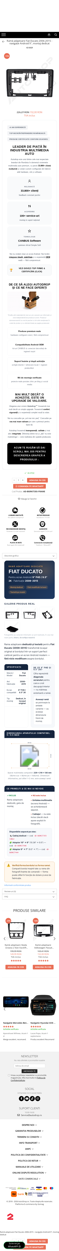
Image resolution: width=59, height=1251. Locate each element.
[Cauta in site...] (56, 35)
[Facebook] (21, 1098)
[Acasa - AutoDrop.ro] (29, 26)
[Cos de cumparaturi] (49, 35)
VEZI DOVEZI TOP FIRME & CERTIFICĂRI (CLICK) (27, 270)
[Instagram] (37, 1098)
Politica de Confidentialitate (28, 1154)
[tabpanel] (29, 80)
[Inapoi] (2, 42)
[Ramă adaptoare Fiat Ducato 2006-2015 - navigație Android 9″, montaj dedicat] (29, 80)
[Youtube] (26, 1098)
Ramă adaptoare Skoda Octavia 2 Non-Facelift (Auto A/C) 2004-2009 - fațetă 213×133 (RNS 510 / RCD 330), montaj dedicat (15, 946)
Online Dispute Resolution (28, 1172)
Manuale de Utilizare (28, 1166)
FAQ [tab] (6, 896)
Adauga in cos (37, 480)
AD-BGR (29, 47)
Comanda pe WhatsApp (30, 486)
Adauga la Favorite (28, 498)
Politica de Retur (28, 1160)
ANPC (28, 1148)
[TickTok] (32, 1098)
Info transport (28, 1142)
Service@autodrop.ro (31, 1115)
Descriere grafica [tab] (11, 555)
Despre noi (28, 1124)
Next (54, 83)
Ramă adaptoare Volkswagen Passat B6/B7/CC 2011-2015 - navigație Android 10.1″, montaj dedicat (43, 946)
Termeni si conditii (28, 1136)
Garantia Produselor (28, 1130)
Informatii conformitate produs (17, 885)
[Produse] (3, 35)
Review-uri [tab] (10, 891)
